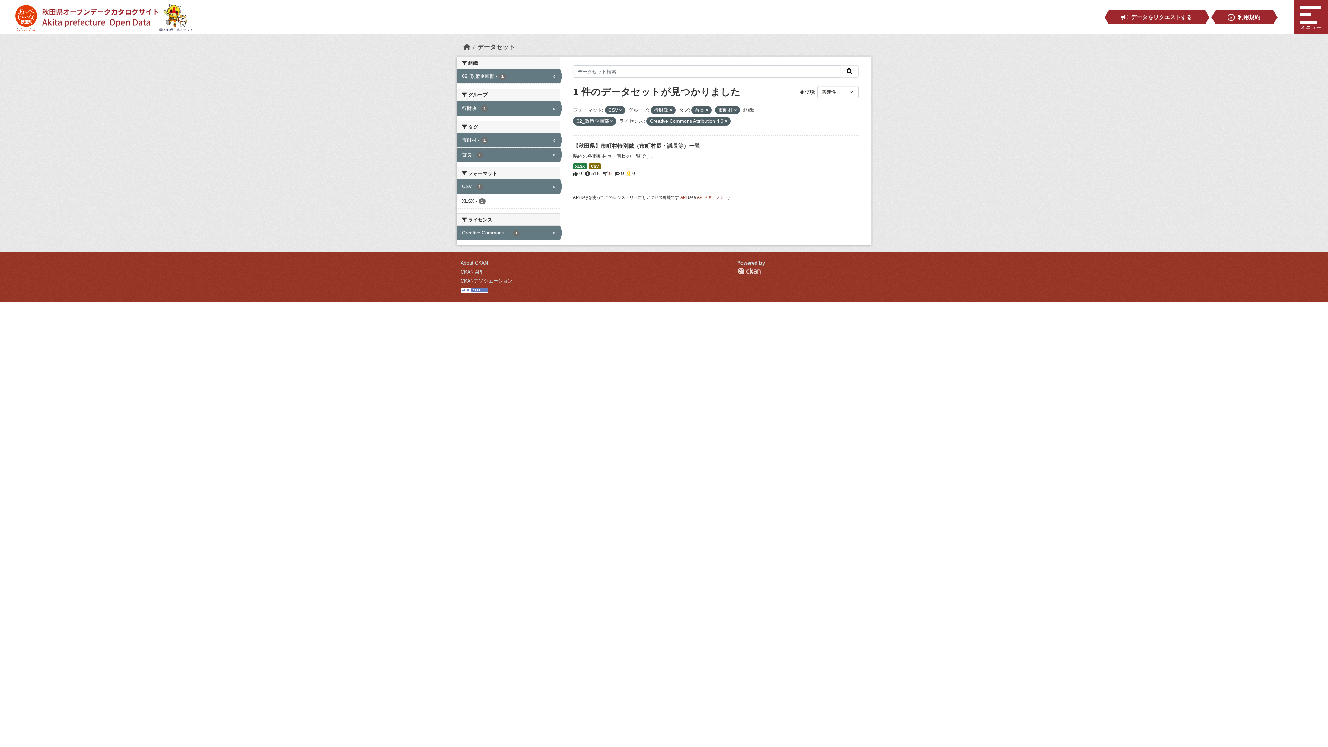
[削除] (620, 110)
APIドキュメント (712, 197)
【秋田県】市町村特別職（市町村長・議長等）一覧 (636, 146)
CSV (595, 166)
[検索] (850, 71)
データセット (496, 47)
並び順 (807, 92)
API (683, 197)
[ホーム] (466, 47)
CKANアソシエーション (487, 281)
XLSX (580, 166)
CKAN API (471, 272)
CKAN (749, 271)
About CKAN (474, 263)
